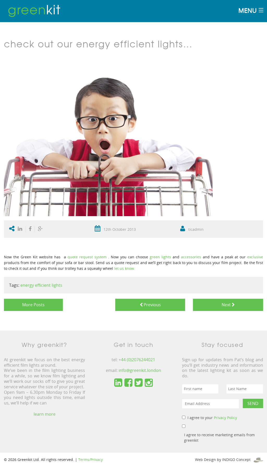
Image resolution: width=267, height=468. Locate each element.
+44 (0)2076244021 (137, 360)
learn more (45, 414)
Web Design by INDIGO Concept (224, 459)
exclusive (255, 256)
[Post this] (21, 229)
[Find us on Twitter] (139, 383)
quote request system (87, 256)
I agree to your (212, 417)
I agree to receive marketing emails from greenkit (219, 437)
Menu (247, 10)
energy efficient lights (41, 285)
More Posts (33, 305)
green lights (160, 256)
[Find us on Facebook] (128, 383)
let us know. (124, 268)
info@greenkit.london (140, 370)
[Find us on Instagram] (149, 383)
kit (34, 9)
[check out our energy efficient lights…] (108, 138)
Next (226, 305)
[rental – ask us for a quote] (107, 256)
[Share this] (30, 229)
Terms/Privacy (90, 459)
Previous (152, 305)
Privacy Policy (225, 417)
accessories (191, 256)
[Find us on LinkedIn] (118, 383)
